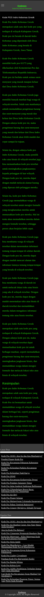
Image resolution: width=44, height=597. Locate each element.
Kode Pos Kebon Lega (11, 565)
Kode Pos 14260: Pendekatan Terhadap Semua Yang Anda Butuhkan (21, 569)
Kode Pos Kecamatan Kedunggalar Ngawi (19, 479)
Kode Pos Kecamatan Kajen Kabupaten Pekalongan (18, 551)
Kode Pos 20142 (8, 476)
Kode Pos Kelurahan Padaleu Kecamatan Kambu (19, 469)
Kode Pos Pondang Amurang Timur (16, 483)
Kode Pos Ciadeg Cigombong (14, 555)
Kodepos (22, 6)
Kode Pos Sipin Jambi (10, 542)
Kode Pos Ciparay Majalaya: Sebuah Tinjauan (21, 508)
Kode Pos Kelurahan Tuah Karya (15, 473)
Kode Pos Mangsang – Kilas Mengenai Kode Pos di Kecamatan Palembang (20, 537)
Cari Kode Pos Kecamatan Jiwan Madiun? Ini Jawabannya (21, 575)
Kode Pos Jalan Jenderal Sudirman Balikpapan (21, 486)
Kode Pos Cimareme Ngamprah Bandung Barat (21, 533)
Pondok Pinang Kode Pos (12, 459)
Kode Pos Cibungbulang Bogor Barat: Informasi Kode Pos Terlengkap (17, 490)
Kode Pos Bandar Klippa (12, 562)
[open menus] (3, 5)
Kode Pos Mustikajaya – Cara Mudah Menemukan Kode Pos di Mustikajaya (17, 546)
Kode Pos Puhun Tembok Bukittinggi (17, 504)
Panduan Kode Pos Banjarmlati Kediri (17, 559)
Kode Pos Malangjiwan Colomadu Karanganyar (22, 501)
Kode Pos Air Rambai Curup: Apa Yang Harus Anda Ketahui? (21, 526)
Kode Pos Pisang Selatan (12, 498)
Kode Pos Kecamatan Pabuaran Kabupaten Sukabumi (19, 463)
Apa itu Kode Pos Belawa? (12, 530)
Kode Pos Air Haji (9, 494)
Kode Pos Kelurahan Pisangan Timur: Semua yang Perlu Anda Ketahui (20, 580)
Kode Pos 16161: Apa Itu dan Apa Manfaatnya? (21, 456)
